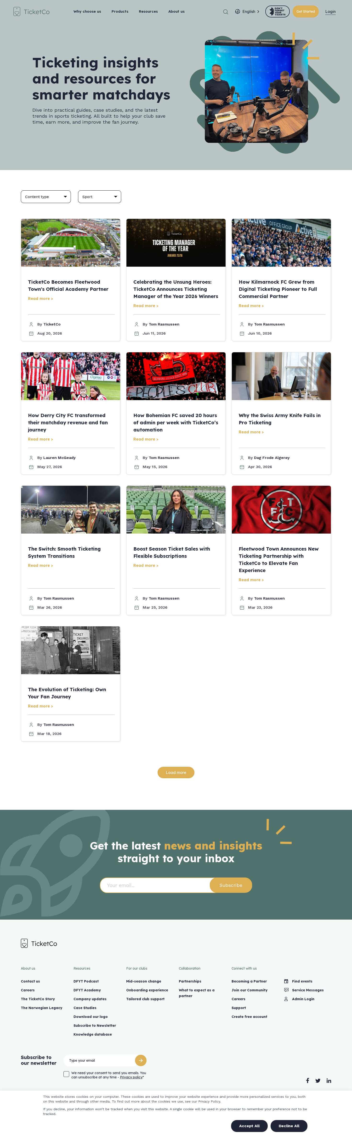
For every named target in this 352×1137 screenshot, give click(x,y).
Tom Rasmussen (164, 324)
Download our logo (91, 1017)
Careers (28, 990)
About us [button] (176, 11)
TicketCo (52, 324)
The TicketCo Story (38, 999)
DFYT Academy (87, 990)
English (248, 11)
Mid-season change (143, 981)
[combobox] (248, 11)
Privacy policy (131, 1077)
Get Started (305, 11)
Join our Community (249, 990)
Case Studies (85, 1008)
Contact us (30, 981)
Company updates (90, 999)
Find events (302, 981)
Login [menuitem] (330, 11)
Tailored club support (145, 999)
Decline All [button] (289, 1126)
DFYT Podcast (86, 981)
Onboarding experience (147, 990)
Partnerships (190, 981)
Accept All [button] (249, 1126)
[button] (225, 11)
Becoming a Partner (249, 981)
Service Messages (308, 990)
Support (239, 1008)
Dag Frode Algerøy (272, 457)
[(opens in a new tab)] (277, 11)
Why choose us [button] (87, 11)
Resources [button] (148, 11)
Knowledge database (93, 1034)
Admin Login (303, 999)
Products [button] (120, 11)
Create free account (249, 1017)
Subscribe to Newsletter (95, 1025)
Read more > (40, 298)
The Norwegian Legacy (41, 1008)
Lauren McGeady (59, 457)
